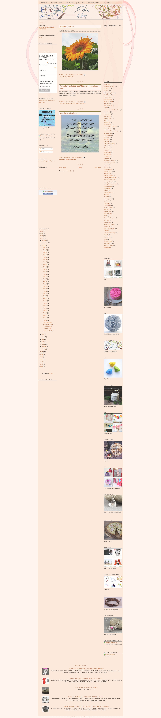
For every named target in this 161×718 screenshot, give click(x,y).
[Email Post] (84, 74)
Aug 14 (45, 288)
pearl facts (106, 209)
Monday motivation (48, 331)
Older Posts (98, 167)
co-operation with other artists (112, 110)
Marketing (106, 194)
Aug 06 (45, 308)
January (44, 349)
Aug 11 (45, 296)
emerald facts (107, 124)
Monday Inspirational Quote (86, 687)
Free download (108, 135)
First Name (42, 70)
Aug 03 (45, 315)
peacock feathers (108, 207)
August (43, 245)
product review (108, 213)
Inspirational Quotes (69, 159)
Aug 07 (45, 305)
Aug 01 (45, 320)
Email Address (47, 65)
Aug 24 (45, 264)
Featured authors (108, 129)
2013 (41, 357)
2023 (41, 231)
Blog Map (44, 2)
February (44, 346)
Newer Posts (62, 167)
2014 (41, 354)
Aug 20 (45, 274)
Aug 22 (45, 269)
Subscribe (106, 230)
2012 (41, 359)
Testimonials (70, 2)
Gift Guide (106, 141)
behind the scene (108, 101)
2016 (41, 238)
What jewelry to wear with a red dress (86, 678)
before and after (108, 99)
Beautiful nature (47, 322)
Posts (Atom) (70, 171)
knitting (106, 190)
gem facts (106, 139)
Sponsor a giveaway (94, 2)
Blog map (106, 103)
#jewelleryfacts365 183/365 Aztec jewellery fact (48, 326)
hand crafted (107, 154)
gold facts (106, 150)
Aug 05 (45, 310)
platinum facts (107, 211)
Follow (40, 37)
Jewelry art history (109, 182)
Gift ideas (106, 146)
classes (106, 107)
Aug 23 (45, 267)
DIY (105, 120)
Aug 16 (45, 284)
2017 (41, 236)
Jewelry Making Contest (110, 184)
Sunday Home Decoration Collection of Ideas (86, 697)
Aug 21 (45, 271)
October (44, 240)
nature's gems (107, 199)
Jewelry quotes (108, 186)
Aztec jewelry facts (69, 103)
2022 (41, 233)
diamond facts (107, 118)
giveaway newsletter (46, 83)
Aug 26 (45, 259)
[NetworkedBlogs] (48, 191)
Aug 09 (45, 300)
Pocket (92, 716)
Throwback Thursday (109, 232)
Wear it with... (107, 243)
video (105, 239)
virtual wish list (108, 241)
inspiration (106, 158)
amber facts (107, 84)
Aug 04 (45, 313)
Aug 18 (45, 279)
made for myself (108, 192)
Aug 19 (45, 276)
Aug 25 (45, 262)
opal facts (106, 201)
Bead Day (106, 95)
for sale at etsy (108, 133)
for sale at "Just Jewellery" (111, 131)
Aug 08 (45, 303)
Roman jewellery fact (109, 218)
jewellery (106, 167)
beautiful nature (68, 76)
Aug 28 (45, 254)
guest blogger (107, 152)
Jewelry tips (107, 188)
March (43, 344)
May (43, 339)
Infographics (107, 156)
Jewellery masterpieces (110, 177)
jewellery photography (109, 179)
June (43, 337)
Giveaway (106, 148)
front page (106, 137)
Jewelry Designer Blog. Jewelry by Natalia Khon (77, 716)
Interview (106, 165)
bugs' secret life (108, 105)
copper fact (107, 112)
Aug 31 (45, 247)
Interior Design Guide (109, 162)
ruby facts (106, 220)
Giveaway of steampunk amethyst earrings (86, 669)
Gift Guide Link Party (109, 143)
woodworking (107, 247)
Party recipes (107, 205)
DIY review (107, 122)
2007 (41, 366)
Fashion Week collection (110, 126)
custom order (107, 114)
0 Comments (79, 74)
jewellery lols (107, 173)
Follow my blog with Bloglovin (47, 161)
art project (106, 88)
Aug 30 (45, 250)
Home (41, 22)
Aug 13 (45, 291)
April (43, 341)
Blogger (51, 373)
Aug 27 (45, 257)
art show (106, 90)
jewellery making (108, 175)
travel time (106, 237)
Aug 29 (45, 252)
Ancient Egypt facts (109, 86)
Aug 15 (45, 286)
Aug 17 (45, 281)
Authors (107, 2)
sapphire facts (107, 222)
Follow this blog (47, 193)
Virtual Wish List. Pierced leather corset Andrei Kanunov (86, 706)
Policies (81, 2)
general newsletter (45, 86)
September (45, 243)
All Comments (45, 152)
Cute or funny (107, 116)
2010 (41, 364)
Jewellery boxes (108, 169)
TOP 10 (106, 235)
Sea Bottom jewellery (109, 224)
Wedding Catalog (108, 245)
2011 (41, 361)
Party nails (107, 203)
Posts (42, 148)
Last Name (42, 75)
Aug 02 (45, 317)
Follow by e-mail (56, 2)
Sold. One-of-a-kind (109, 228)
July (43, 334)
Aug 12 (45, 293)
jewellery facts (80, 103)
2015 (41, 352)
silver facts (107, 226)
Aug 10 (45, 298)
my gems (106, 196)
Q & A (105, 215)
